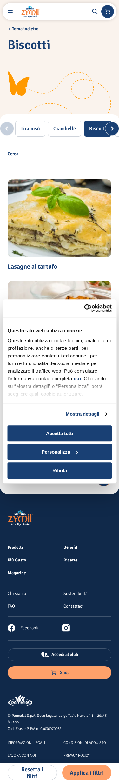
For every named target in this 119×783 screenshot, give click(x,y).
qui (77, 378)
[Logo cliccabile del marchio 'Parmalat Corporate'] (20, 701)
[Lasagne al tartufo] (59, 218)
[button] (95, 11)
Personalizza (56, 452)
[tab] (30, 129)
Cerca (13, 154)
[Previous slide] (7, 129)
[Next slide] (112, 129)
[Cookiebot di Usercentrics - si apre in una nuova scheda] (85, 308)
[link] (23, 628)
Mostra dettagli (83, 414)
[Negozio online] (107, 11)
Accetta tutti (59, 433)
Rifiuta (59, 470)
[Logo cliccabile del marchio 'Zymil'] (30, 11)
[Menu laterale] (10, 11)
